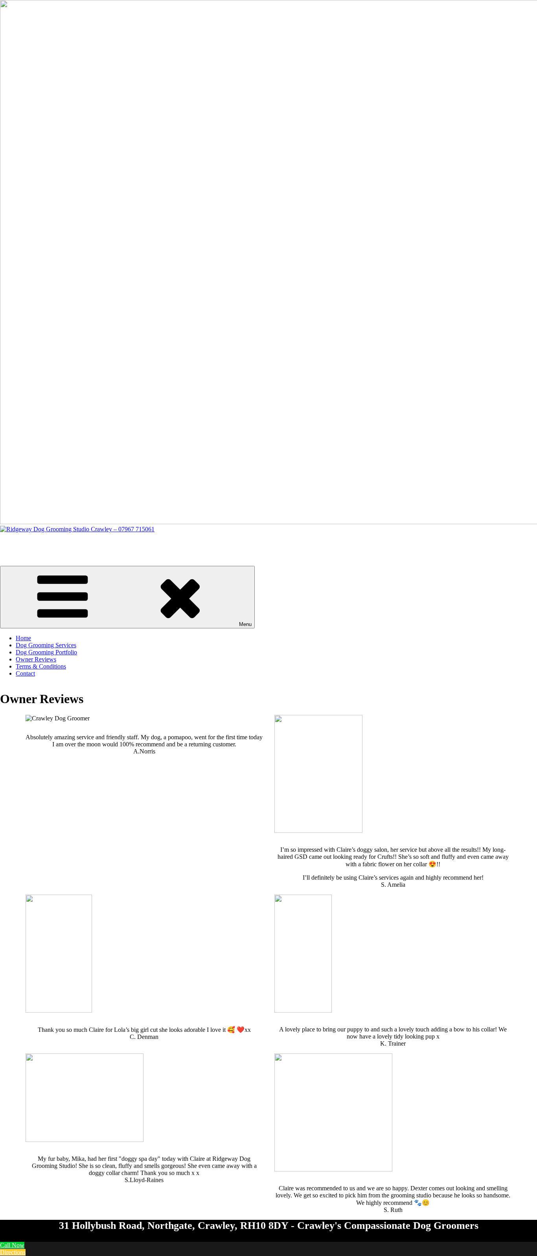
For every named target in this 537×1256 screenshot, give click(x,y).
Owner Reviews (36, 659)
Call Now (12, 1245)
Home (23, 638)
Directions (13, 1252)
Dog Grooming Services (46, 645)
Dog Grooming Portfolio (46, 652)
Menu (245, 624)
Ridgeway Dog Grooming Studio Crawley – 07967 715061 (74, 542)
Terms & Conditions (41, 666)
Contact (25, 673)
